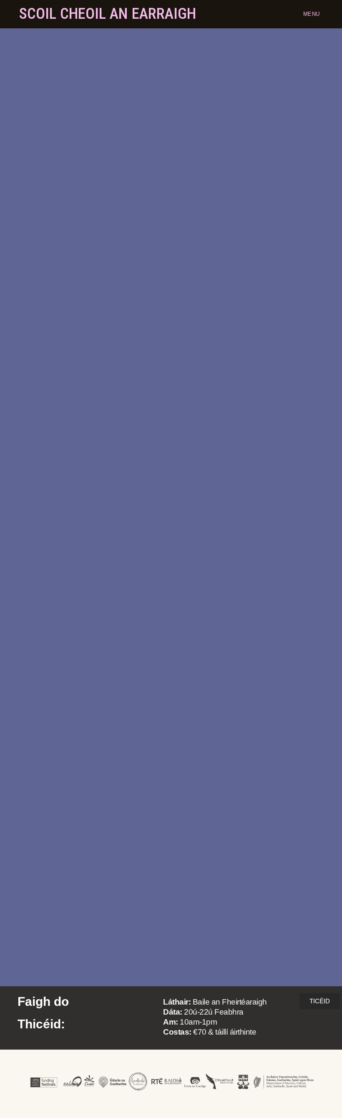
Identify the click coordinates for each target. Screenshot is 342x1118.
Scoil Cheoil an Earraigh (107, 14)
